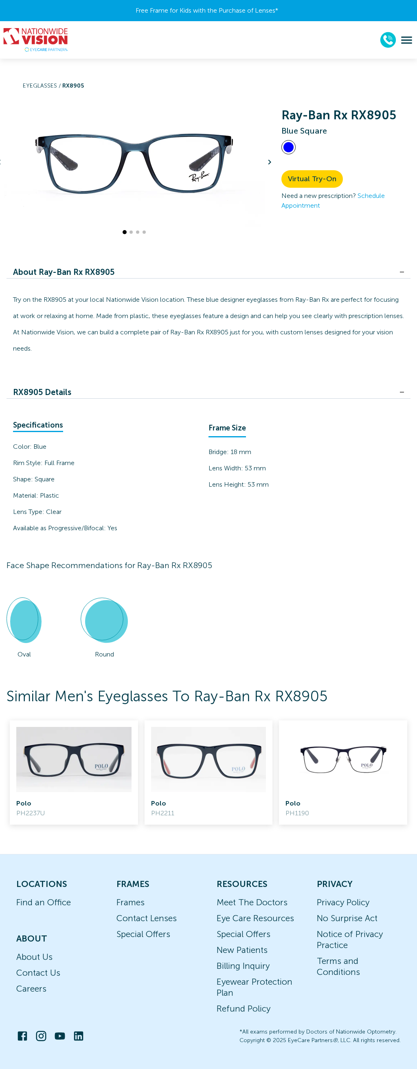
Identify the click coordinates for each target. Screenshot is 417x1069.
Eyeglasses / (42, 85)
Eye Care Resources (255, 918)
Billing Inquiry (243, 966)
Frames (130, 902)
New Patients (242, 950)
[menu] (406, 40)
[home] (35, 40)
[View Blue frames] (288, 147)
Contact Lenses (146, 918)
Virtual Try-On (312, 178)
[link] (74, 772)
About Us (34, 957)
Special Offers (143, 934)
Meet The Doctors (252, 902)
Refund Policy (243, 1008)
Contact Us (38, 973)
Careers (31, 988)
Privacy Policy (343, 902)
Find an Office (43, 902)
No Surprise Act (347, 918)
